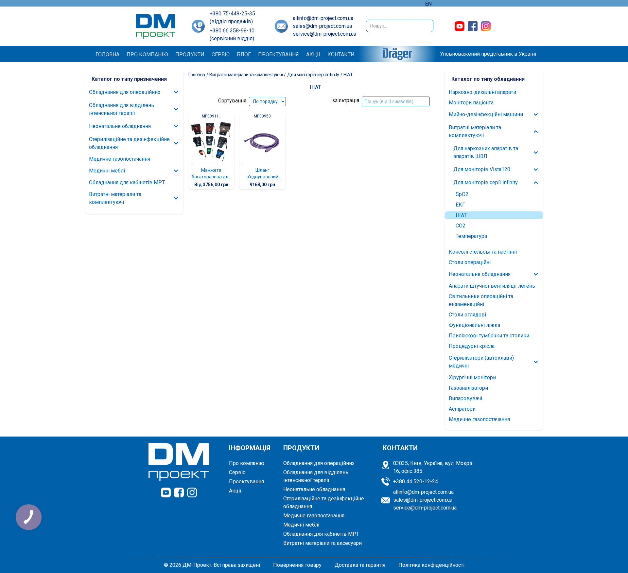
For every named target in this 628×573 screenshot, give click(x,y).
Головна (196, 74)
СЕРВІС (221, 54)
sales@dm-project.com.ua (322, 26)
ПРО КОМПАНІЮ (147, 54)
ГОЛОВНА (107, 54)
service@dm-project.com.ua (324, 34)
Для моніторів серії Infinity (313, 74)
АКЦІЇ (313, 54)
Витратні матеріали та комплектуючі (246, 74)
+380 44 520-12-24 (415, 481)
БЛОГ (244, 54)
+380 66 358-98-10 (232, 30)
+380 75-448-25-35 (232, 13)
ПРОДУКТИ (189, 54)
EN (428, 4)
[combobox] (399, 26)
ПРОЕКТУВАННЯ (278, 54)
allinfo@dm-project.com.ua (323, 18)
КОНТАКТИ (341, 54)
